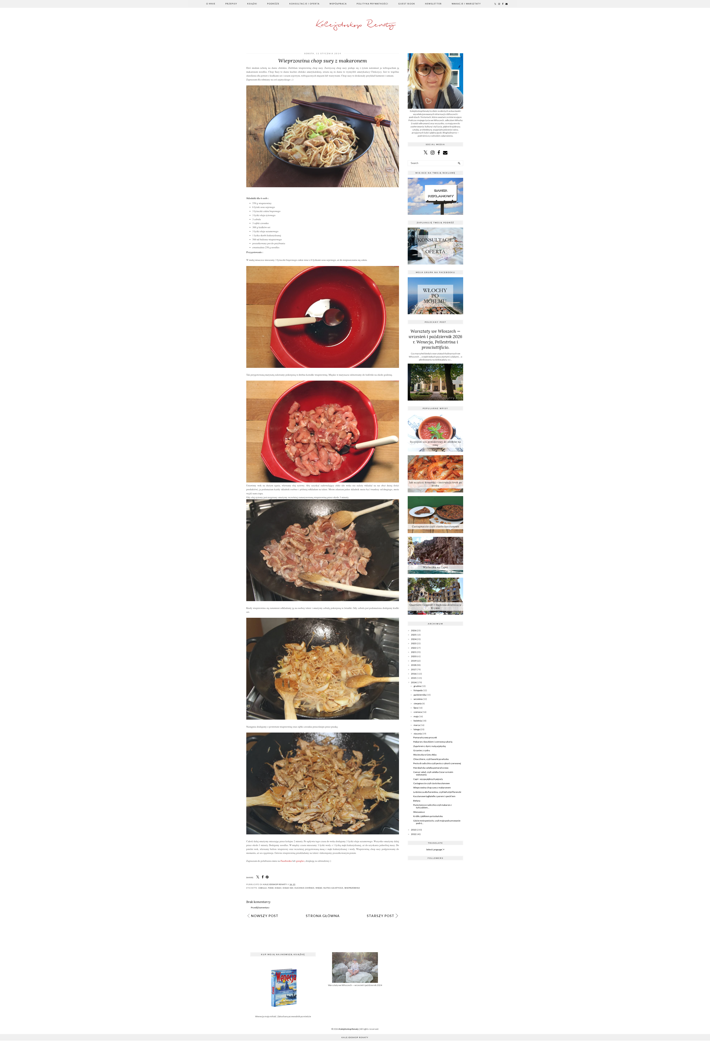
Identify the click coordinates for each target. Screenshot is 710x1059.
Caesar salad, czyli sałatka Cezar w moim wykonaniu (433, 773)
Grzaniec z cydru (421, 750)
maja (416, 716)
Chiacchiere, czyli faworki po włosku (431, 759)
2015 (413, 678)
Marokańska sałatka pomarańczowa (430, 767)
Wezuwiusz (419, 812)
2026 (413, 630)
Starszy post (380, 916)
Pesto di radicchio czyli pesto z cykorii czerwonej (437, 763)
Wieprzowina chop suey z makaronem (432, 787)
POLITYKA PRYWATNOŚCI (372, 3)
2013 (413, 829)
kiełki (278, 888)
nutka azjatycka (333, 888)
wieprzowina (352, 888)
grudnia (417, 686)
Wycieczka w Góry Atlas (425, 754)
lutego (417, 729)
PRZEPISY (231, 3)
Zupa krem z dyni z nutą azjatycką (429, 746)
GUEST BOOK (406, 3)
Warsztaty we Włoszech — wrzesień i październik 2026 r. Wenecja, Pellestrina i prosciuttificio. (435, 339)
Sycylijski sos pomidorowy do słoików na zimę (435, 443)
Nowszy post (264, 916)
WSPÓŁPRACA (338, 3)
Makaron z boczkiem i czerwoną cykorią (432, 741)
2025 (413, 634)
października (420, 694)
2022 (413, 647)
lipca (416, 707)
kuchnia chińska (305, 888)
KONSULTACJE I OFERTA (304, 3)
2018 (413, 665)
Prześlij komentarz (260, 907)
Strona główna (323, 916)
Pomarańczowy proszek (425, 737)
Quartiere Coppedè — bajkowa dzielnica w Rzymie (435, 606)
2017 (413, 669)
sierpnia (418, 703)
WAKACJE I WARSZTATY (466, 3)
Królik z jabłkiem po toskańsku (428, 816)
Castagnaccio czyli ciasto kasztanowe (435, 526)
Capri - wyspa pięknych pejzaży (428, 779)
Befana (416, 800)
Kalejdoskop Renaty (355, 25)
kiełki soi (288, 888)
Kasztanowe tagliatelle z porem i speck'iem (434, 796)
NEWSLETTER (433, 3)
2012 (413, 834)
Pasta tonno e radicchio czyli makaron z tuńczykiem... (432, 806)
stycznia (418, 733)
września (418, 699)
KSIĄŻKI (252, 3)
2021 (413, 652)
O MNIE (210, 3)
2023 (413, 643)
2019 (413, 660)
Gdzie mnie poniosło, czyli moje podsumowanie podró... (436, 822)
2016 (413, 673)
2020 (413, 656)
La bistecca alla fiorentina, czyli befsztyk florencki (437, 792)
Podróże (273, 3)
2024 (413, 639)
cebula (262, 888)
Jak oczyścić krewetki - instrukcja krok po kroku (435, 484)
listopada (418, 690)
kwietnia (418, 720)
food (271, 888)
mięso (319, 888)
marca (417, 725)
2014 (413, 682)
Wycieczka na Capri (435, 567)
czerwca (418, 712)
